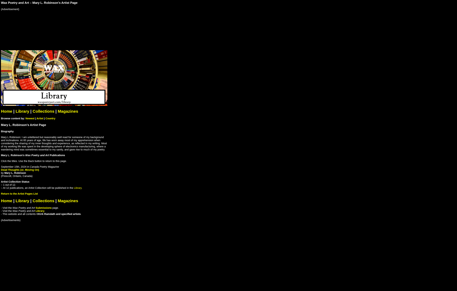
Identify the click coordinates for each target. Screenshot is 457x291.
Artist (40, 118)
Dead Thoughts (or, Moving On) (20, 169)
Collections (43, 111)
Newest (30, 118)
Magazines (68, 111)
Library (22, 111)
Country (50, 118)
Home (6, 111)
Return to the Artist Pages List (19, 193)
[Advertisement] (72, 27)
